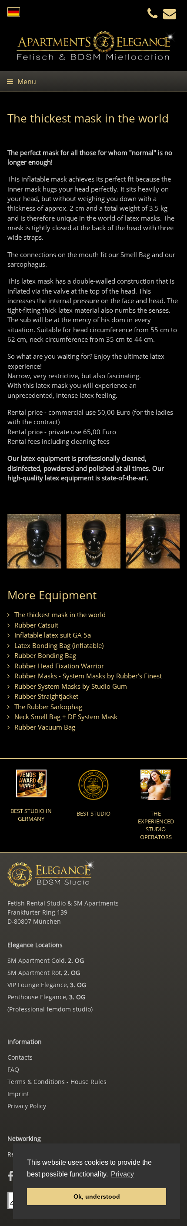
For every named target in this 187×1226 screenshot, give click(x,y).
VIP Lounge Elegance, (46, 985)
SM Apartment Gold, (45, 960)
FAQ (13, 1069)
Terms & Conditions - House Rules (57, 1081)
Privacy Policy (26, 1106)
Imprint (18, 1094)
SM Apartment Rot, (43, 972)
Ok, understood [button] (96, 1196)
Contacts (20, 1057)
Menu (26, 81)
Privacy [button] (122, 1174)
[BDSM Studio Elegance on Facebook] (10, 1176)
